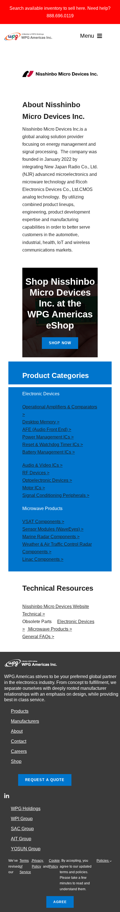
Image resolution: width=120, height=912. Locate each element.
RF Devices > (35, 472)
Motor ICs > (33, 487)
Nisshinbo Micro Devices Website (55, 606)
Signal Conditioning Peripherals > (55, 495)
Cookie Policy (54, 863)
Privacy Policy (37, 863)
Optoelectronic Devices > (47, 480)
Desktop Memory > (40, 422)
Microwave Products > (49, 629)
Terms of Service (25, 866)
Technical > (33, 614)
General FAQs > (38, 636)
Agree (60, 902)
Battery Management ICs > (48, 452)
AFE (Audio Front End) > (46, 429)
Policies (103, 861)
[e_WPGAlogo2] (28, 34)
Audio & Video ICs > (42, 465)
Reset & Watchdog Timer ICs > (52, 444)
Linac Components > (42, 559)
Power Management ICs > (48, 437)
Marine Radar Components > (51, 536)
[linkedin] (6, 796)
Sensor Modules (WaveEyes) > (52, 529)
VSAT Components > (43, 521)
